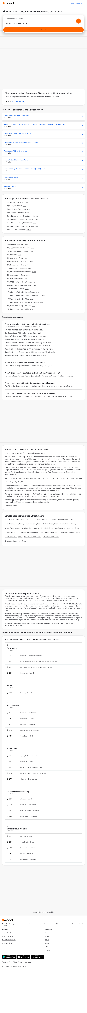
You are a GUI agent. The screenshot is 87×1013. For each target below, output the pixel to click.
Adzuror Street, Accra (51, 537)
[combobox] (43, 19)
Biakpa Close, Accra (12, 528)
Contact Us (27, 962)
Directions (48, 950)
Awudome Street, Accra (13, 537)
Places (47, 936)
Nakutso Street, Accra (32, 537)
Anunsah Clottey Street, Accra (31, 532)
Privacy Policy (17, 962)
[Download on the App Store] (22, 957)
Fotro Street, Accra (12, 519)
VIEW (26, 202)
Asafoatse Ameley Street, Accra (67, 528)
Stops (47, 943)
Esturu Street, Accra (51, 524)
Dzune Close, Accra (28, 519)
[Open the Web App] (37, 957)
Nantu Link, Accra (47, 528)
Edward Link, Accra (11, 532)
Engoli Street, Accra (52, 532)
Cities (46, 946)
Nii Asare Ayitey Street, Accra (15, 541)
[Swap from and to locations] (78, 21)
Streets (47, 940)
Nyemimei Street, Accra (30, 528)
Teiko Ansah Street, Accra (46, 519)
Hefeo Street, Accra (65, 519)
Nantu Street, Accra (67, 524)
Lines (46, 933)
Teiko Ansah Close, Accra (14, 524)
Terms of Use (6, 962)
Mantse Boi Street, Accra (70, 532)
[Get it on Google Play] (8, 957)
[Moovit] (8, 3)
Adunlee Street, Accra (33, 524)
